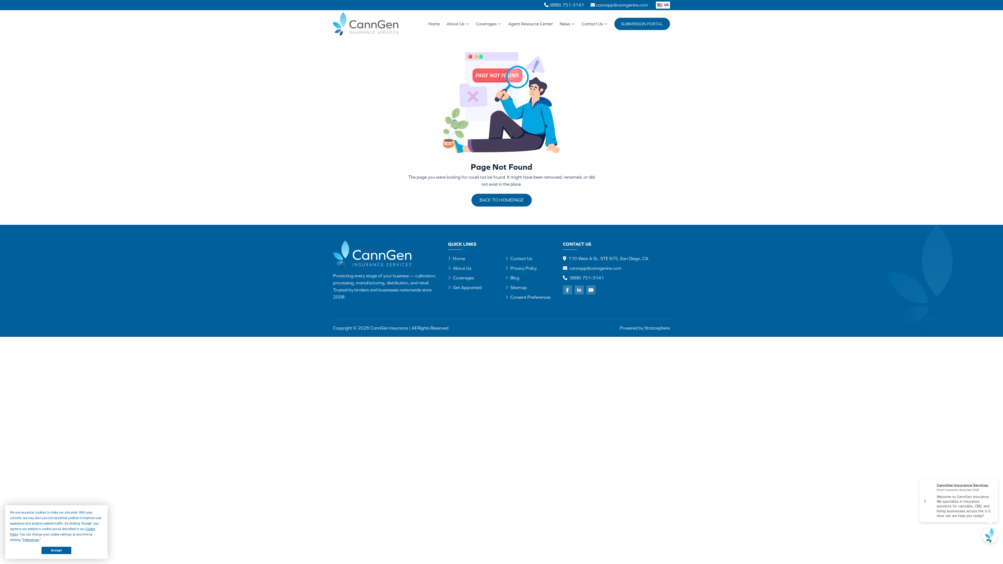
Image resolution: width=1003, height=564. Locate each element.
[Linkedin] (579, 290)
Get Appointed (467, 287)
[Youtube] (591, 290)
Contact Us (593, 23)
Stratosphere (657, 328)
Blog (514, 277)
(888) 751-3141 (586, 277)
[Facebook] (567, 290)
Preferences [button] (31, 540)
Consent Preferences (530, 297)
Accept (56, 550)
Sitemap (518, 287)
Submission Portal (642, 23)
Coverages (487, 23)
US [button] (666, 5)
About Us (456, 23)
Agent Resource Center (530, 23)
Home (434, 23)
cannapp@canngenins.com (595, 268)
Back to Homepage (502, 200)
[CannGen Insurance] (372, 254)
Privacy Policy (523, 268)
